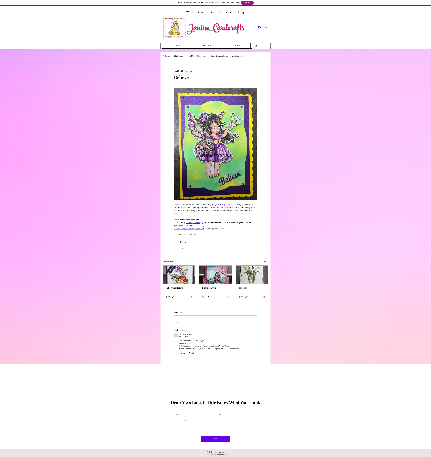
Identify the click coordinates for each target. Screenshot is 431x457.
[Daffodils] (252, 275)
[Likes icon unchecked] (180, 353)
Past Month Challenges (197, 56)
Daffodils (242, 287)
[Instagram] (256, 46)
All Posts (166, 56)
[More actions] (255, 71)
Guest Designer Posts (219, 56)
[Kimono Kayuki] (215, 275)
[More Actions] (255, 335)
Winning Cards (238, 56)
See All (265, 261)
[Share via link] (186, 242)
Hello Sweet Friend (174, 287)
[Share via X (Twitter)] (180, 242)
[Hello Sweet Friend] (179, 275)
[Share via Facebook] (175, 242)
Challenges (178, 56)
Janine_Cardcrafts (215, 28)
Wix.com (223, 454)
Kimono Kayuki (209, 287)
